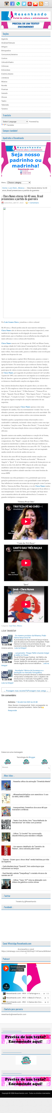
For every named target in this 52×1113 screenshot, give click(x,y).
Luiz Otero (13, 188)
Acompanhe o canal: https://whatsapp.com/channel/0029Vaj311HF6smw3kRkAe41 (26, 951)
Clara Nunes (6, 330)
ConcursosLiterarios (9, 54)
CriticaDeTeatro (7, 62)
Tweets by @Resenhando (26, 901)
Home (4, 188)
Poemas (4, 89)
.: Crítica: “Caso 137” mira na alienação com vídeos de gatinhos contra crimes (29, 881)
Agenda (4, 39)
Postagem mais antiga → (38, 691)
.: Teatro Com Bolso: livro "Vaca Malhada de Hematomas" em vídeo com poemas (29, 821)
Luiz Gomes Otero (11, 322)
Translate (10, 125)
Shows (4, 97)
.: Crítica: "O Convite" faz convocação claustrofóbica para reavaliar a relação (27, 835)
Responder (12, 710)
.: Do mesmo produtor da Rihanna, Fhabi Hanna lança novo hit (30, 637)
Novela (4, 85)
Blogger (32, 757)
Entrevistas (5, 70)
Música (4, 82)
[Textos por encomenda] (26, 28)
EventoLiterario (7, 74)
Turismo (4, 109)
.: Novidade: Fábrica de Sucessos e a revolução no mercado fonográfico (28, 671)
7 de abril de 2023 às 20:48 (26, 702)
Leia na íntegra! (20, 648)
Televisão (5, 105)
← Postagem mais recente (14, 691)
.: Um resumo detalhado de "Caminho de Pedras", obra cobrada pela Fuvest (28, 848)
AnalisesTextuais (8, 43)
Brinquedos (6, 51)
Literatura (5, 78)
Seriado (4, 93)
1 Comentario (33, 203)
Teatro (3, 101)
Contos (4, 58)
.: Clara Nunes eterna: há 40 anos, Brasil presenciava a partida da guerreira (22, 197)
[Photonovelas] (26, 764)
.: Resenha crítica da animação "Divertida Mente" (31, 781)
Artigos (4, 47)
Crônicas (4, 66)
